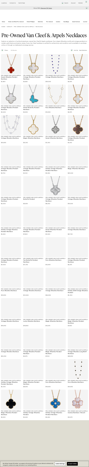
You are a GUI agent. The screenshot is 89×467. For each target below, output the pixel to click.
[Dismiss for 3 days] (86, 8)
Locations (4, 3)
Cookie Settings (60, 463)
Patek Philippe (31, 21)
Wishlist (80, 3)
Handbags (66, 21)
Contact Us (13, 3)
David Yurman (76, 21)
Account (73, 3)
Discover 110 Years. (46, 8)
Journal (85, 21)
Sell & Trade (21, 3)
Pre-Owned (49, 21)
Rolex (3, 21)
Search (66, 3)
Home (3, 26)
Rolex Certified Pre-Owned (16, 21)
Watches (40, 21)
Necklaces (39, 26)
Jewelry (58, 21)
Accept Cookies (72, 463)
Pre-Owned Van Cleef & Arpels (24, 26)
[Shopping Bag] (86, 3)
